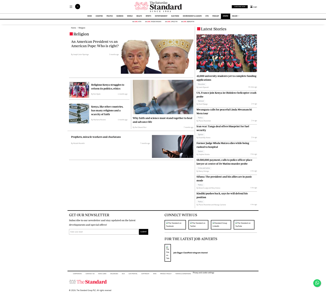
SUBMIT (143, 232)
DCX (123, 274)
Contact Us (90, 274)
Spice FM (172, 22)
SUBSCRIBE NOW (239, 7)
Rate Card (102, 274)
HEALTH (139, 16)
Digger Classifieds (184, 253)
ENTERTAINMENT (161, 16)
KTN (207, 16)
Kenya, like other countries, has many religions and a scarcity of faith (107, 110)
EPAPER (225, 16)
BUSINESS (120, 16)
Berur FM (188, 22)
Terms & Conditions (183, 274)
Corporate (77, 274)
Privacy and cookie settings (203, 273)
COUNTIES (99, 16)
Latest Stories (213, 29)
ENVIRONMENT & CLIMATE (192, 16)
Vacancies (114, 274)
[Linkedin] (222, 224)
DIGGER (235, 16)
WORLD (130, 16)
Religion (82, 28)
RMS (154, 274)
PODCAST (215, 16)
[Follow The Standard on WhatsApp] (317, 283)
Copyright (145, 274)
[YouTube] (245, 224)
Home (73, 28)
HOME (89, 16)
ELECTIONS (175, 16)
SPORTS (148, 16)
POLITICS (110, 16)
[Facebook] (176, 224)
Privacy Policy (166, 274)
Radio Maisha (154, 22)
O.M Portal (133, 274)
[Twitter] (199, 224)
